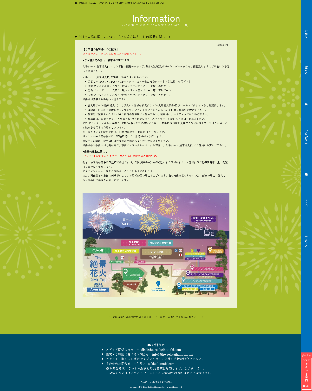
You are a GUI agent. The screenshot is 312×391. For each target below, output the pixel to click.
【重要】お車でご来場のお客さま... (177, 317)
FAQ (306, 202)
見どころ (306, 68)
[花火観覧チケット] (306, 388)
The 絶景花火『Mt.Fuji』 (86, 2)
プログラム (306, 135)
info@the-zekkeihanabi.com (172, 354)
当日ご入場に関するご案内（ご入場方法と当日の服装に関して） (125, 36)
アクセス (306, 240)
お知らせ (306, 32)
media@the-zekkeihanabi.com (159, 349)
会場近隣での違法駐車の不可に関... (132, 317)
